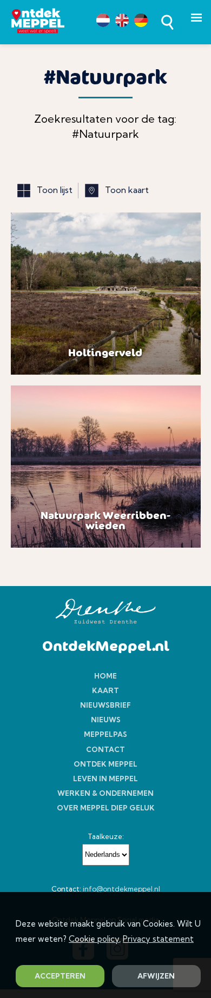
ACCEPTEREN (60, 976)
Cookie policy (94, 939)
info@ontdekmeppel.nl (121, 888)
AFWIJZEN (156, 976)
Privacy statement (158, 939)
